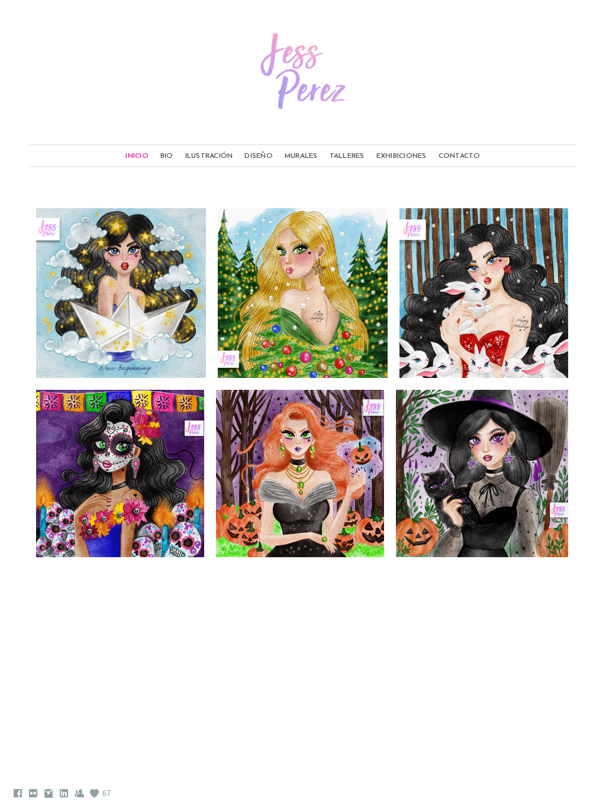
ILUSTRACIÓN (209, 156)
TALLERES (347, 156)
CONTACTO (460, 156)
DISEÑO (258, 156)
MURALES (301, 156)
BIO (166, 156)
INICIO (137, 156)
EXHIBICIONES (401, 156)
